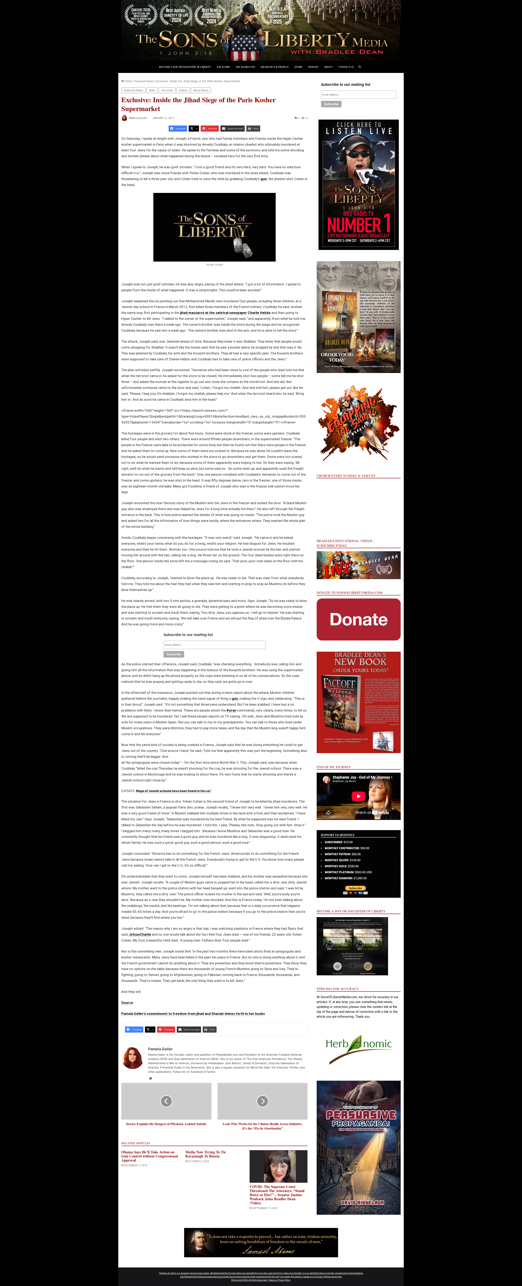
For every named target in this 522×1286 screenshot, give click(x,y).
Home (128, 81)
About (328, 67)
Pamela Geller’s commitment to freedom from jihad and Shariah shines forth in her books (193, 1014)
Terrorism (167, 90)
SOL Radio (223, 67)
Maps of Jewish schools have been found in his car (173, 791)
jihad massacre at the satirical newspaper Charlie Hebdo (225, 313)
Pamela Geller (138, 118)
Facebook (197, 1071)
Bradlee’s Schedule (275, 67)
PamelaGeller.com (227, 1054)
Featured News (144, 81)
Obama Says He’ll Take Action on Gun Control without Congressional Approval (149, 1156)
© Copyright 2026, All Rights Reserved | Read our (254, 1280)
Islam (152, 90)
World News (201, 90)
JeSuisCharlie (140, 934)
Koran (231, 710)
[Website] (150, 1078)
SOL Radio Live (245, 67)
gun (264, 179)
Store (298, 67)
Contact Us (346, 67)
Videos (183, 90)
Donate (313, 67)
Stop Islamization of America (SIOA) (196, 1058)
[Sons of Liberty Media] (261, 30)
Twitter (211, 1071)
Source (127, 1003)
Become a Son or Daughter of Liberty (185, 67)
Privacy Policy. (284, 1280)
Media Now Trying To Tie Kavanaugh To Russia (205, 1154)
